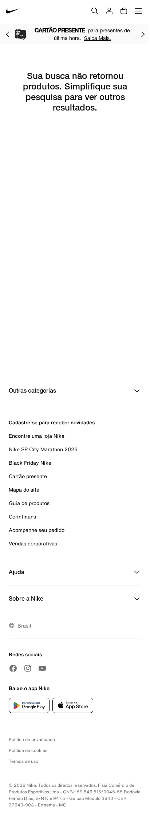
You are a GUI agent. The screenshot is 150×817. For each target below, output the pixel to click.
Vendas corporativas (33, 543)
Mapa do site (24, 489)
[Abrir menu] (138, 11)
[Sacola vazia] (124, 11)
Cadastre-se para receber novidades (52, 422)
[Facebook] (13, 668)
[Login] (109, 11)
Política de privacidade (32, 739)
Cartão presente (28, 476)
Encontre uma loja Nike (36, 436)
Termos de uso (23, 761)
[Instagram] (27, 668)
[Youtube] (42, 668)
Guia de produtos (29, 503)
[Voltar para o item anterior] (7, 34)
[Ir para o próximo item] (142, 34)
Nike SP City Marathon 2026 (43, 449)
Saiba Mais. (97, 38)
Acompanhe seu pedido (36, 530)
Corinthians (22, 516)
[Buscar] (94, 11)
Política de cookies (28, 750)
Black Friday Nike (30, 462)
